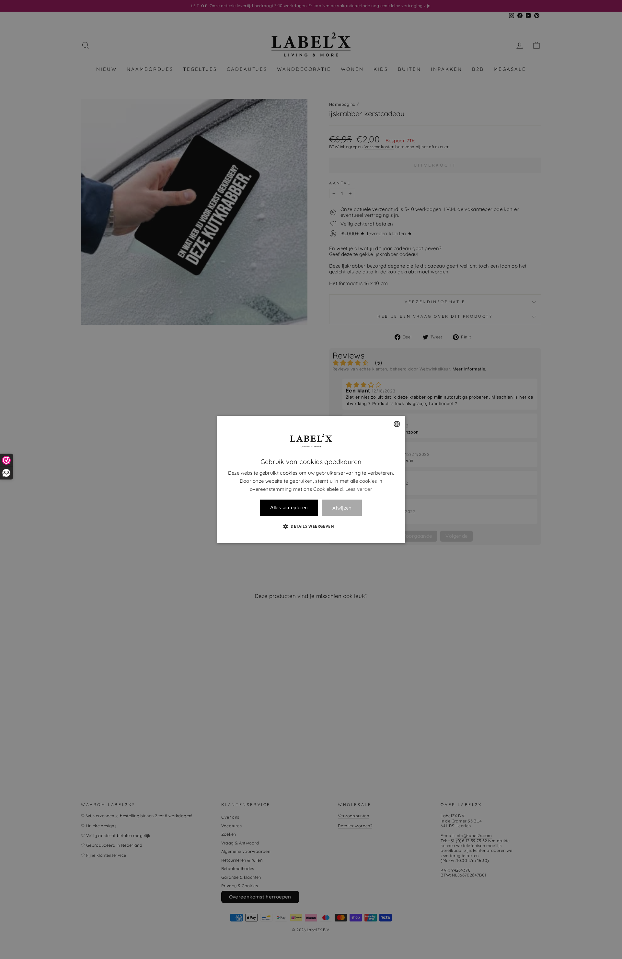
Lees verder (358, 489)
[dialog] (311, 479)
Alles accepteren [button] (288, 508)
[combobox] (397, 424)
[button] (311, 526)
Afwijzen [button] (342, 508)
